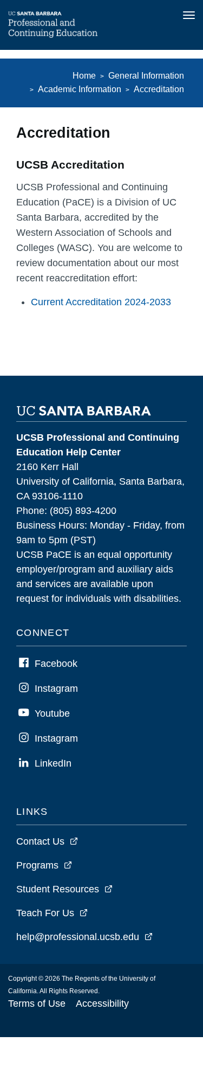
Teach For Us (45, 913)
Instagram (56, 688)
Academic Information (79, 89)
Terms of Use (37, 1003)
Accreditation (159, 89)
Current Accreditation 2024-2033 (101, 302)
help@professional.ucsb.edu (77, 936)
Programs (37, 865)
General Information (146, 75)
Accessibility (102, 1003)
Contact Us (40, 841)
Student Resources (57, 889)
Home (84, 75)
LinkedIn (53, 763)
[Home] (53, 34)
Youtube (52, 713)
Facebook (56, 663)
